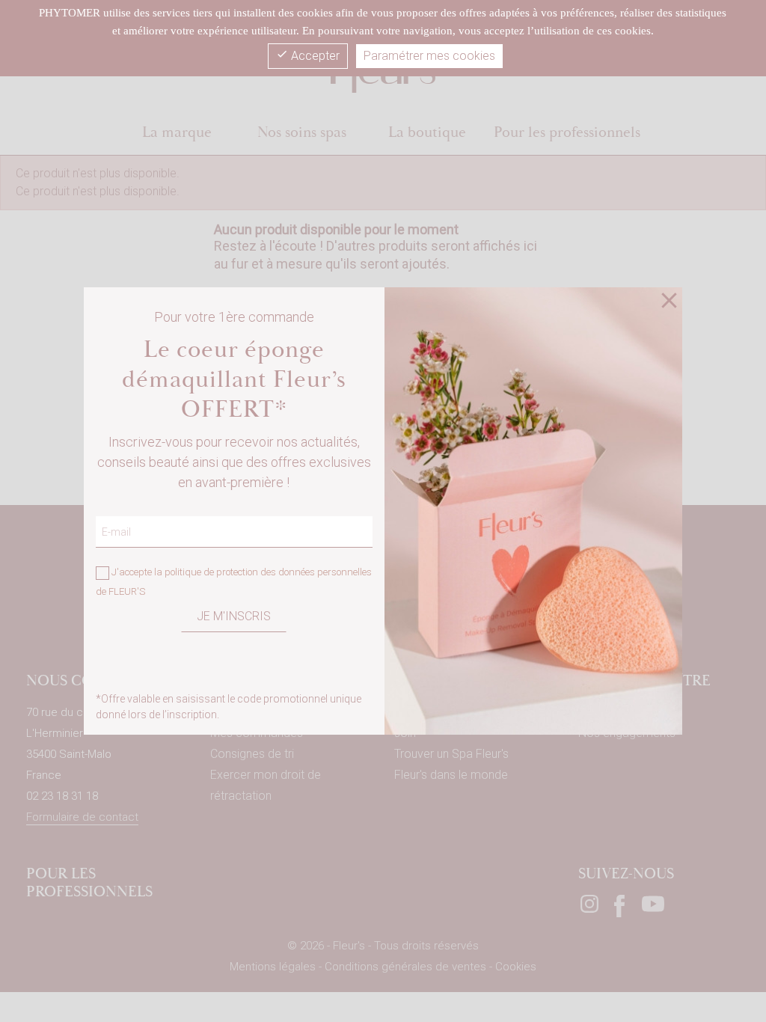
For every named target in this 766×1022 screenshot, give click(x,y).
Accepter (308, 55)
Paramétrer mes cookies (429, 56)
